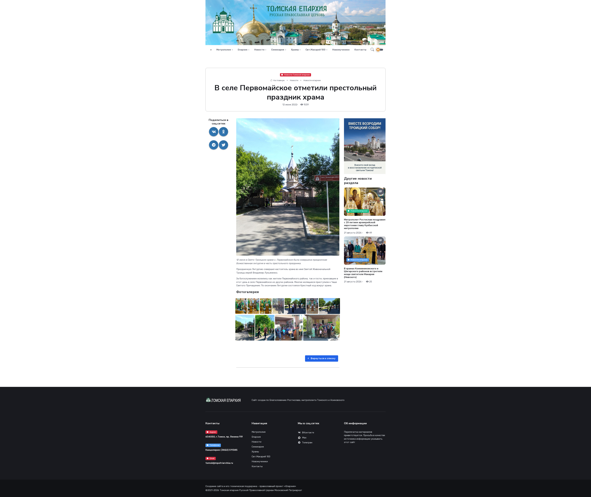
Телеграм (307, 442)
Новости (259, 49)
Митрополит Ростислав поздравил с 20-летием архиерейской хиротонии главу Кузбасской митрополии (364, 224)
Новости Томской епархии (297, 75)
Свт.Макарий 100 (315, 49)
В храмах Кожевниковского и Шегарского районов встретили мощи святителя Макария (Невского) (363, 273)
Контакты (360, 49)
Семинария (277, 49)
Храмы (295, 49)
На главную (279, 80)
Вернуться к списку (323, 358)
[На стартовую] (211, 50)
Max (304, 437)
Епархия (242, 49)
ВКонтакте (308, 432)
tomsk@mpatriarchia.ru (219, 463)
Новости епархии (312, 80)
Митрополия (223, 49)
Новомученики (341, 49)
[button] (371, 49)
